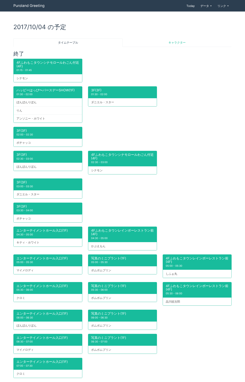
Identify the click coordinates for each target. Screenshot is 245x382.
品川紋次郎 (173, 301)
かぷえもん (98, 246)
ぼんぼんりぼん (26, 102)
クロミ (20, 298)
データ (205, 6)
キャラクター (177, 42)
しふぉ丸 (171, 274)
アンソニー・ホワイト (30, 118)
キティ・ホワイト (27, 242)
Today (190, 6)
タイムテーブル (68, 42)
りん (19, 110)
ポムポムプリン (101, 270)
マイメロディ (25, 270)
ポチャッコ (23, 142)
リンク (222, 6)
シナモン (22, 78)
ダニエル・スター (102, 102)
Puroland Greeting (29, 5)
